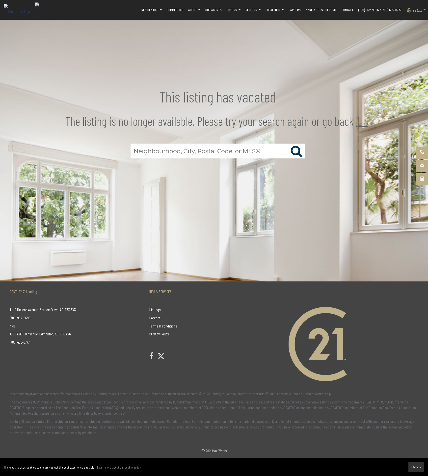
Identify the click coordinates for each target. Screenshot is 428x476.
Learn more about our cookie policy (119, 467)
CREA (208, 402)
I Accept (416, 467)
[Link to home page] (19, 9)
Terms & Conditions (163, 326)
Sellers (253, 12)
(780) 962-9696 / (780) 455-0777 (379, 9)
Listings (155, 309)
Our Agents (213, 9)
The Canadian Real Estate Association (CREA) (87, 407)
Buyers (234, 12)
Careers (154, 317)
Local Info (275, 12)
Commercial (175, 9)
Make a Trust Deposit (321, 9)
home (362, 123)
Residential (152, 12)
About (195, 12)
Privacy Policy (159, 333)
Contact (347, 9)
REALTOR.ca (292, 407)
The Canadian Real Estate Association (389, 407)
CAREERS (295, 9)
